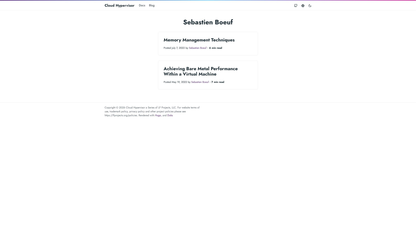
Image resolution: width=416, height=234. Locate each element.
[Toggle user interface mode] (309, 5)
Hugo (158, 115)
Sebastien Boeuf (198, 48)
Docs (142, 5)
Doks (170, 115)
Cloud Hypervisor (119, 5)
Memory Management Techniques (199, 40)
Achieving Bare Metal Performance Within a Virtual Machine (201, 71)
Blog (152, 5)
